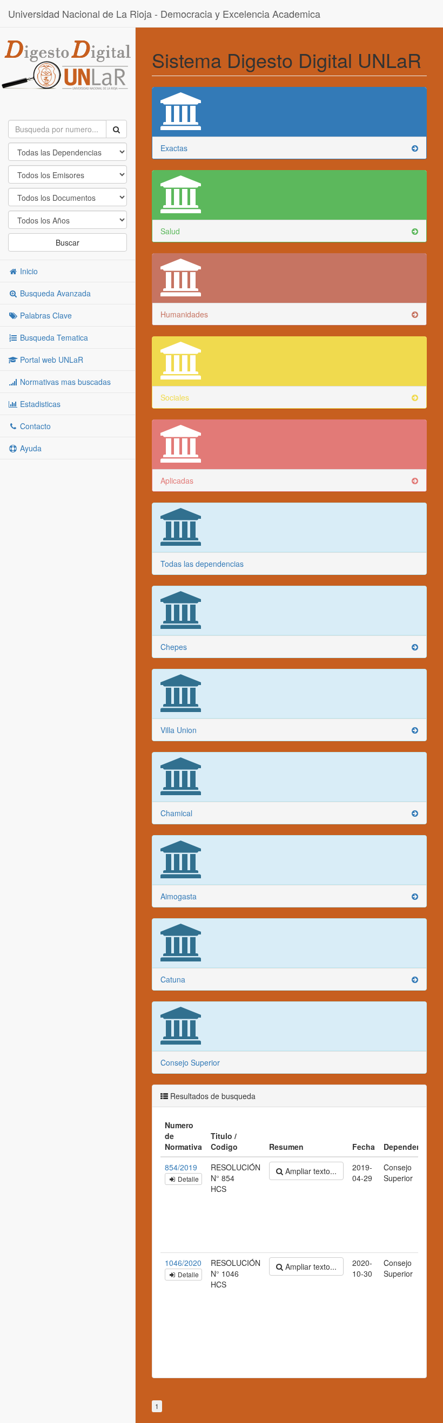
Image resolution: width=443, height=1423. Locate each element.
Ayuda (30, 448)
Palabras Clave (45, 315)
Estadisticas (39, 403)
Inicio (28, 271)
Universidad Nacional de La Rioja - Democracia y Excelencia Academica (164, 13)
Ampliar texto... (310, 1170)
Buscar (67, 242)
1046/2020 (183, 1262)
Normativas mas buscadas (64, 381)
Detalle (187, 1178)
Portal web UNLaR (50, 359)
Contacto (34, 426)
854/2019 (181, 1167)
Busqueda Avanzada (54, 293)
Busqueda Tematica (53, 337)
